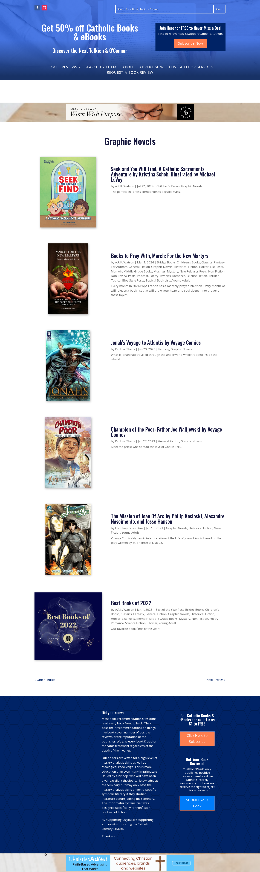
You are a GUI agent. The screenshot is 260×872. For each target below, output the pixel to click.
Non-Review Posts (123, 276)
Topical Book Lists (158, 280)
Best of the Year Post (169, 609)
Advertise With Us (157, 67)
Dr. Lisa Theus (125, 349)
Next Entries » (216, 680)
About (128, 67)
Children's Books (168, 186)
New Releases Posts (193, 271)
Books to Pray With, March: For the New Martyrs (159, 256)
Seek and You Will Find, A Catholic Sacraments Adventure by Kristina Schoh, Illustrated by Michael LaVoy (163, 174)
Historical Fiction (186, 267)
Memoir (116, 271)
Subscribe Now (190, 43)
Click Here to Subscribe (197, 738)
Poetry (153, 276)
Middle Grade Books (137, 271)
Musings (160, 271)
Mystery (172, 271)
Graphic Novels (191, 186)
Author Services (196, 67)
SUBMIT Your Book (197, 803)
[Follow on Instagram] (44, 7)
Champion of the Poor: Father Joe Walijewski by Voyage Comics (166, 431)
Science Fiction (197, 276)
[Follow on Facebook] (37, 7)
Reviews (69, 67)
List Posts (216, 267)
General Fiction (139, 267)
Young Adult (181, 280)
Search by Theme (102, 67)
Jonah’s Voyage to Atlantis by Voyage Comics (156, 342)
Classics (206, 262)
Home (52, 67)
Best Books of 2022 (131, 603)
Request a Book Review (130, 73)
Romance (178, 276)
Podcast (142, 276)
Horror (204, 267)
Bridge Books (166, 262)
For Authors (119, 267)
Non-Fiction (216, 271)
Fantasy (219, 262)
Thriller (213, 276)
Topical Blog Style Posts (127, 280)
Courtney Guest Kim (129, 528)
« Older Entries (44, 680)
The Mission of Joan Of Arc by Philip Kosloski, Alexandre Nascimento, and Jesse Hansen (167, 518)
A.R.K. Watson (124, 186)
